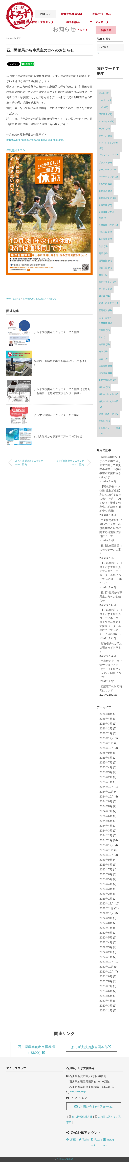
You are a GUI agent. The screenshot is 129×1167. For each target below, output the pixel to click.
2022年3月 (105, 947)
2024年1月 (105, 840)
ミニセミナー (82, 30)
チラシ (104, 128)
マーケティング (108, 177)
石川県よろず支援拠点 (65, 1159)
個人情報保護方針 (82, 1116)
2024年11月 (106, 791)
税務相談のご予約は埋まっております (110, 647)
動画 (103, 275)
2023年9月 (105, 859)
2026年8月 (105, 714)
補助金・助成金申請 (108, 404)
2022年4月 (105, 942)
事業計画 (105, 191)
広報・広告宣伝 (108, 303)
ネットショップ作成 (108, 145)
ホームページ (107, 169)
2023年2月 (105, 893)
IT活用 (105, 100)
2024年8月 (105, 806)
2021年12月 (106, 961)
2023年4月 (105, 884)
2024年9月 (105, 801)
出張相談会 (73, 22)
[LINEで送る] (27, 63)
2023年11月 (106, 850)
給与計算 (105, 373)
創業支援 (105, 260)
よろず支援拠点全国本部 (89, 1047)
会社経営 (105, 239)
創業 (103, 253)
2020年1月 (105, 1010)
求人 (103, 337)
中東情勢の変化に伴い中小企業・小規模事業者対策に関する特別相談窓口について (110, 528)
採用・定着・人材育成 (105, 320)
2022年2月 (105, 952)
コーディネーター (100, 22)
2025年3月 (105, 772)
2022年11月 (106, 908)
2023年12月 (106, 845)
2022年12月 (106, 903)
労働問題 (105, 267)
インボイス (106, 121)
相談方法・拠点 (102, 14)
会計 (103, 246)
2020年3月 (105, 1005)
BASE (104, 93)
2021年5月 (105, 995)
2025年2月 (105, 777)
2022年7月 (105, 927)
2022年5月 (105, 937)
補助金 (104, 387)
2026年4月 (105, 718)
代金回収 (105, 232)
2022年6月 (105, 932)
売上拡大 (105, 289)
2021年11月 (106, 966)
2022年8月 (105, 923)
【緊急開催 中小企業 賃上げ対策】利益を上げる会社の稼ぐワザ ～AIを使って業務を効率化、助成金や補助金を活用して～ (110, 498)
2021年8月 (105, 981)
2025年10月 (106, 748)
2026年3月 (105, 723)
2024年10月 (106, 796)
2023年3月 (105, 889)
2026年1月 (105, 733)
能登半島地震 (107, 380)
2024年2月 (105, 835)
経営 (103, 358)
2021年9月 (105, 976)
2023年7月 (105, 869)
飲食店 (104, 421)
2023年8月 (105, 864)
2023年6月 (105, 874)
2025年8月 (105, 757)
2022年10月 (106, 913)
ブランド (105, 162)
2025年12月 (106, 738)
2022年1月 (105, 957)
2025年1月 (105, 782)
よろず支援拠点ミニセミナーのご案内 (56, 332)
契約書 (104, 296)
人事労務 (105, 205)
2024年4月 (105, 825)
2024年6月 (105, 816)
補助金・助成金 (108, 394)
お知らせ (45, 14)
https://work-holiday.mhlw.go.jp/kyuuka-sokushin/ (35, 139)
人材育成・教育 (108, 225)
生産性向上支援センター (41, 22)
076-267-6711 (78, 1092)
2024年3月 (105, 830)
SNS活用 (105, 114)
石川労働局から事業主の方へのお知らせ (39, 299)
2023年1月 (105, 898)
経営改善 (105, 365)
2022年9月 (105, 918)
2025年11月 (106, 743)
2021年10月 (106, 971)
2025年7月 (105, 762)
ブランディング (108, 155)
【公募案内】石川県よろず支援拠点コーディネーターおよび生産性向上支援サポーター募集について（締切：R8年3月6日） (110, 622)
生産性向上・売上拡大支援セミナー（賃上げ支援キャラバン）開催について (110, 669)
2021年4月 (105, 1000)
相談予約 (106, 30)
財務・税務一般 (108, 414)
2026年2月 (105, 728)
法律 (103, 351)
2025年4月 (105, 767)
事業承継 (105, 184)
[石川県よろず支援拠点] (19, 4)
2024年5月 (105, 820)
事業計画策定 (107, 198)
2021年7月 (105, 986)
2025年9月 (105, 752)
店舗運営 (105, 310)
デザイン (105, 135)
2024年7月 (105, 811)
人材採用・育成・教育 (107, 215)
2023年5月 (105, 879)
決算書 (104, 344)
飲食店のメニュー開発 (109, 431)
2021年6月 (105, 991)
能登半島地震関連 (71, 14)
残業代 (104, 330)
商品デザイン (107, 282)
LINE (103, 107)
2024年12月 (106, 786)
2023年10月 (106, 854)
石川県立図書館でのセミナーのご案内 (110, 549)
